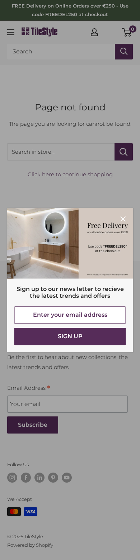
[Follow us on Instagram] (12, 478)
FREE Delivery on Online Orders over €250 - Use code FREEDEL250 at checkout (70, 10)
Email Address (28, 389)
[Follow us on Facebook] (26, 478)
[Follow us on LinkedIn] (39, 478)
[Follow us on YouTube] (67, 478)
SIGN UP (70, 336)
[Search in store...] (124, 152)
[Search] (124, 51)
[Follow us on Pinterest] (53, 478)
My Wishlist (110, 31)
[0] (126, 32)
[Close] (123, 219)
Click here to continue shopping (70, 174)
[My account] (94, 32)
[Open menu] (10, 32)
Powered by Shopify (30, 545)
